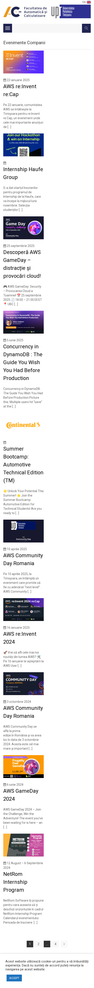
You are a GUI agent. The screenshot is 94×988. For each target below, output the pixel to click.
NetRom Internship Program (15, 882)
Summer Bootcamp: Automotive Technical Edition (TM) (23, 465)
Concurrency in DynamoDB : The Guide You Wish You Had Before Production (22, 362)
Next (64, 944)
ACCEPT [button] (14, 978)
